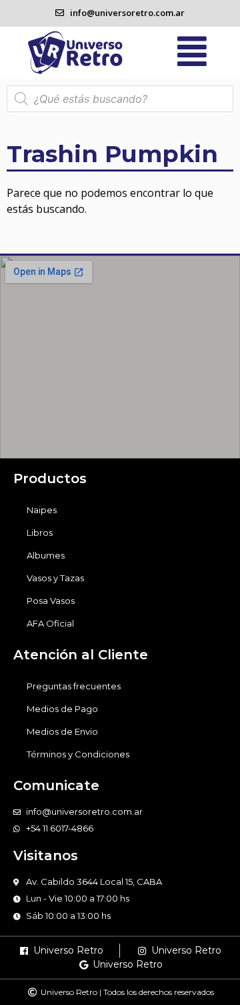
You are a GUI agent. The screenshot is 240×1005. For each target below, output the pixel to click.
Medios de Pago (62, 708)
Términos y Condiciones (78, 754)
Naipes (42, 510)
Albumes (46, 555)
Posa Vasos (51, 600)
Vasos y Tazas (55, 578)
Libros (40, 532)
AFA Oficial (50, 623)
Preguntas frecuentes (74, 686)
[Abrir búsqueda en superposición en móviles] (120, 98)
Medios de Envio (62, 731)
